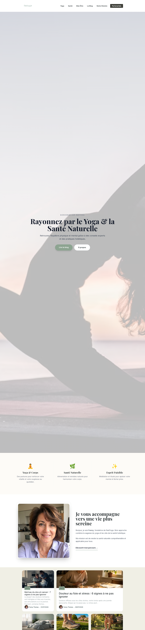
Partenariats (116, 6)
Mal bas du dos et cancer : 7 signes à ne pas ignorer (37, 593)
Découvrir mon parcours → (87, 548)
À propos (82, 247)
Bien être (79, 6)
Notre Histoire (102, 6)
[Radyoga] (28, 6)
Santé (70, 6)
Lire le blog (64, 247)
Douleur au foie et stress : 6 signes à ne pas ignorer (86, 595)
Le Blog (90, 6)
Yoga (62, 6)
